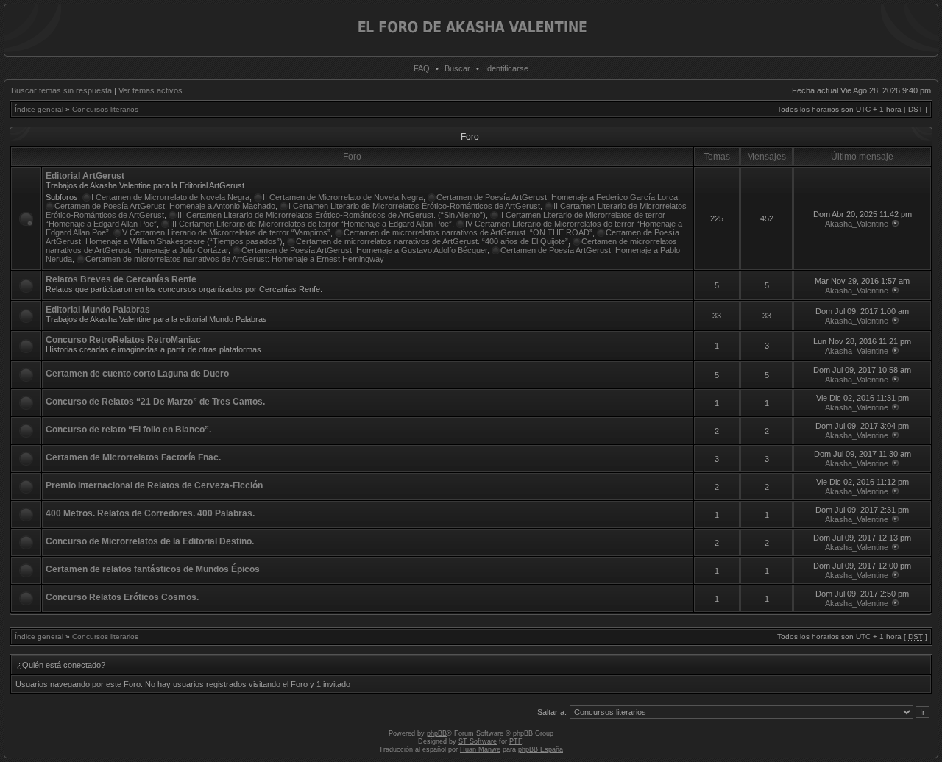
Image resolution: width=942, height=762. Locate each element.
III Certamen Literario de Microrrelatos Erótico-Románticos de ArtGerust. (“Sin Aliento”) (331, 214)
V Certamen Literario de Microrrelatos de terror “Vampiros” (226, 232)
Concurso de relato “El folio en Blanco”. (128, 429)
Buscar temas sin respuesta (61, 90)
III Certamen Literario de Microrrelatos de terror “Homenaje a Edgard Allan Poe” (311, 223)
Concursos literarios (105, 109)
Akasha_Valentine (856, 223)
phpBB (437, 733)
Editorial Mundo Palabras (98, 310)
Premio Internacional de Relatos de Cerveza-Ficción (154, 485)
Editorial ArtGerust (85, 176)
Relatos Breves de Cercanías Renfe (121, 279)
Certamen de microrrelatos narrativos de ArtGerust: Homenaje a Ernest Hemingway (234, 258)
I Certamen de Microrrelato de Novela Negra (170, 197)
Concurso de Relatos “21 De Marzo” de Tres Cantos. (155, 401)
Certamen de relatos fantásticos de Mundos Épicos (153, 569)
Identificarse (506, 68)
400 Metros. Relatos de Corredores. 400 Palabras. (150, 513)
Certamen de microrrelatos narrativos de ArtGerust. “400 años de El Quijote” (432, 241)
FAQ (422, 68)
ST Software (477, 741)
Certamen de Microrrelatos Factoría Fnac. (133, 457)
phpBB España (540, 749)
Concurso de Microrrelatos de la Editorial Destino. (150, 541)
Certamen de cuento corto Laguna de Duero (137, 373)
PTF (515, 741)
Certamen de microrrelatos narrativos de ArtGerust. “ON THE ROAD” (468, 232)
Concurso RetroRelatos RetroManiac (123, 340)
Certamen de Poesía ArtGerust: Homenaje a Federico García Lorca (557, 197)
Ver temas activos (150, 90)
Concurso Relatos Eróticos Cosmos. (122, 597)
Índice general (39, 109)
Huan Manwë (480, 749)
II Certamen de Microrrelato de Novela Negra (343, 197)
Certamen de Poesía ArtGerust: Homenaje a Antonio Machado (164, 206)
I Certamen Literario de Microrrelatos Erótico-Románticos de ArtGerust (414, 206)
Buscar (457, 68)
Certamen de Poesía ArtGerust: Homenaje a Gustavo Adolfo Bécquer (364, 250)
